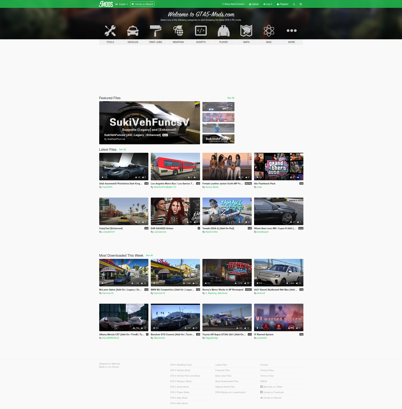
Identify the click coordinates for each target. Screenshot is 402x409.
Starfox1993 (212, 231)
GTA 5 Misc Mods (179, 403)
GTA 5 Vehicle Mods (180, 370)
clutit (259, 186)
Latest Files (221, 364)
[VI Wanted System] (218, 117)
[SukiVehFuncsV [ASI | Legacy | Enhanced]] (218, 139)
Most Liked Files (223, 375)
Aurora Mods (212, 186)
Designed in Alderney (109, 363)
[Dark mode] (294, 4)
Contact (264, 364)
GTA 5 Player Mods (179, 392)
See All (230, 97)
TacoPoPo (107, 186)
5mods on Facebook (273, 392)
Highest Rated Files (225, 386)
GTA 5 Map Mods (178, 397)
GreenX (261, 293)
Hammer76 (108, 293)
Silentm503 (159, 337)
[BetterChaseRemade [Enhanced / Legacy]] (218, 106)
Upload (255, 4)
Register (284, 4)
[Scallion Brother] (218, 128)
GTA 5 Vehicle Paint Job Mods (185, 375)
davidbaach (263, 231)
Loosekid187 (108, 231)
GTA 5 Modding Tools (181, 364)
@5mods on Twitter (273, 386)
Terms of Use (267, 375)
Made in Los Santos (109, 366)
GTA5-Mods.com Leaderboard (230, 392)
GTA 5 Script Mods (179, 386)
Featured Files (222, 370)
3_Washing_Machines (216, 293)
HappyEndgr (212, 337)
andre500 (262, 337)
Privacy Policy (267, 370)
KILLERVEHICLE (110, 337)
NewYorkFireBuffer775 (165, 186)
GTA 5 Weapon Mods (180, 381)
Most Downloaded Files (227, 381)
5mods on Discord (272, 397)
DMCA (263, 381)
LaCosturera (160, 231)
